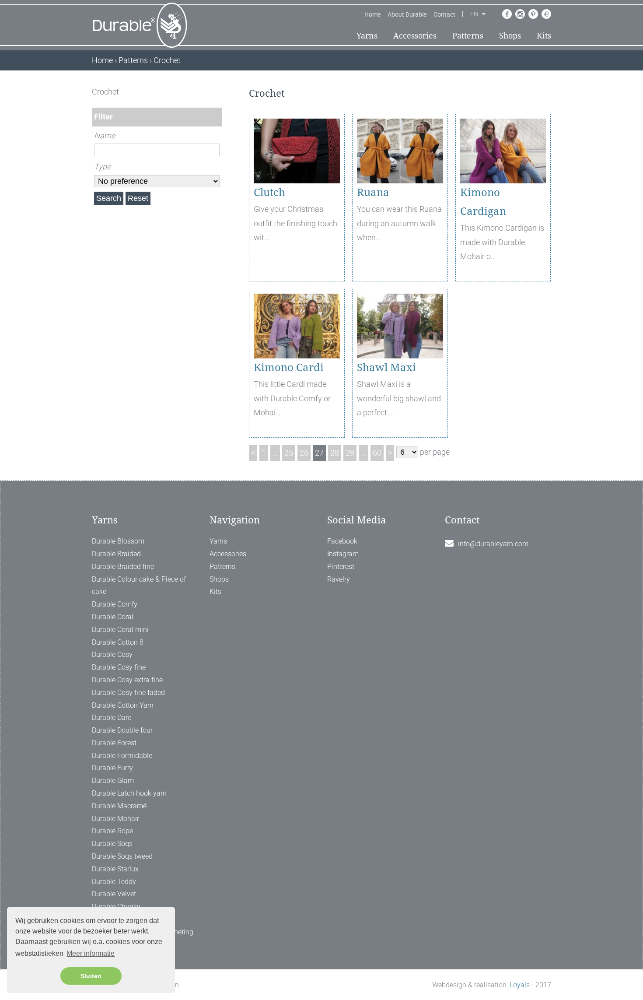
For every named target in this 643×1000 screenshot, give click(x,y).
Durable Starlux (115, 869)
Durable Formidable (122, 755)
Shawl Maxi (386, 367)
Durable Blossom (118, 541)
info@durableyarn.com (493, 544)
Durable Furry (112, 768)
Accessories (415, 35)
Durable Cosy (112, 654)
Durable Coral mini (120, 629)
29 (350, 452)
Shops (510, 35)
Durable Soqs (112, 843)
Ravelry (338, 579)
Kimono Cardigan (483, 202)
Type (102, 166)
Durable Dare (111, 717)
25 (288, 452)
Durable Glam (113, 780)
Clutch (269, 192)
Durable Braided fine (123, 566)
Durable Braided (116, 554)
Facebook (342, 541)
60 (377, 452)
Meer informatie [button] (90, 953)
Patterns (467, 35)
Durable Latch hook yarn (129, 793)
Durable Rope (112, 831)
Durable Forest (114, 743)
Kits (544, 35)
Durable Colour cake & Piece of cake (139, 585)
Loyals (520, 985)
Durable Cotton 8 (117, 642)
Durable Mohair (115, 818)
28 (334, 452)
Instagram (343, 554)
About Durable (407, 14)
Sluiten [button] (90, 975)
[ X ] (216, 91)
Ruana (373, 192)
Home (372, 14)
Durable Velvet (114, 894)
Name (104, 135)
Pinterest (340, 566)
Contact (444, 14)
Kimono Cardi (289, 367)
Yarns (366, 35)
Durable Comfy (114, 604)
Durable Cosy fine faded (128, 692)
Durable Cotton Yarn (123, 705)
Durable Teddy (114, 881)
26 (304, 452)
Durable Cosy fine (119, 667)
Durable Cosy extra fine (127, 680)
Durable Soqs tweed (122, 856)
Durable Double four (122, 730)
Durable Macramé (119, 806)
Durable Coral (112, 617)
